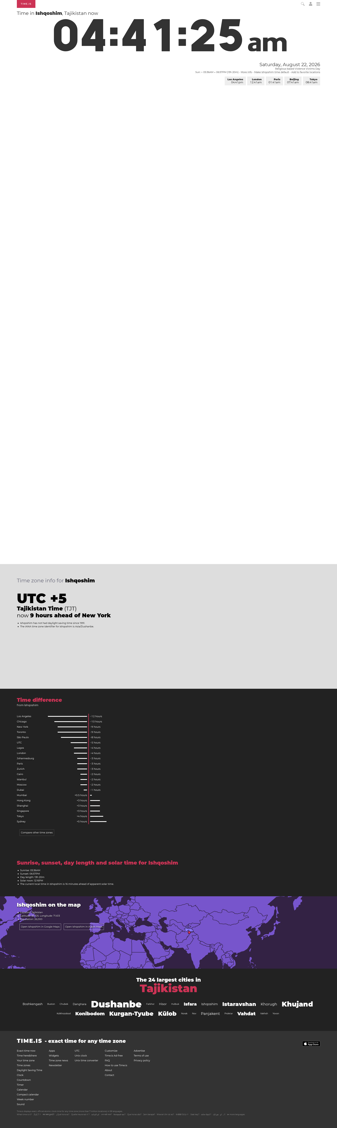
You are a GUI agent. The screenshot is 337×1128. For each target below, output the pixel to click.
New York (22, 726)
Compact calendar (28, 1094)
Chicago (22, 721)
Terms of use (141, 1055)
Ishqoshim (209, 1004)
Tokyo (311, 81)
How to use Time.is (116, 1065)
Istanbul (21, 779)
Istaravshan (239, 1004)
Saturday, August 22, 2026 (289, 64)
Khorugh (269, 1004)
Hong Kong (23, 800)
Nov (194, 1013)
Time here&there (27, 1055)
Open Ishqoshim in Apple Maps (83, 926)
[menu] (318, 4)
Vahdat (246, 1013)
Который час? (119, 1114)
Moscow (22, 784)
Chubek (64, 1004)
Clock (20, 1075)
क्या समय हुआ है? (48, 1114)
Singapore (23, 811)
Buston (51, 1004)
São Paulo (23, 737)
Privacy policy (142, 1060)
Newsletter (55, 1065)
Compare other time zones (37, 832)
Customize (111, 1050)
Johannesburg (25, 758)
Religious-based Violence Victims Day (297, 68)
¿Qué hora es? (62, 1114)
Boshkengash (33, 1004)
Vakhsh (264, 1013)
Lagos (20, 747)
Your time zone (26, 1060)
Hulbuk (175, 1004)
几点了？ (37, 1114)
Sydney (21, 821)
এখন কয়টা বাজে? (106, 1114)
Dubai (20, 790)
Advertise (139, 1050)
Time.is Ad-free (114, 1055)
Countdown (24, 1080)
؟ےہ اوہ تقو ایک (219, 1114)
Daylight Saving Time (29, 1070)
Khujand (297, 1004)
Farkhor (150, 1004)
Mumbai (22, 795)
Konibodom (90, 1013)
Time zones (23, 1065)
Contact (109, 1075)
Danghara (79, 1004)
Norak (184, 1013)
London (256, 81)
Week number (25, 1099)
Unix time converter (86, 1060)
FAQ (107, 1060)
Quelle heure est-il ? (80, 1114)
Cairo (20, 774)
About (108, 1070)
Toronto (21, 732)
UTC (19, 742)
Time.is (26, 4)
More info (246, 72)
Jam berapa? (149, 1114)
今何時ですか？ (182, 1114)
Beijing (293, 81)
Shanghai (22, 805)
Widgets (54, 1055)
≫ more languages (236, 1114)
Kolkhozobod (64, 1013)
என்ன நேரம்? (206, 1114)
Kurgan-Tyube (131, 1013)
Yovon (276, 1013)
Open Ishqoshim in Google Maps (40, 926)
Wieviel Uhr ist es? (165, 1114)
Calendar (22, 1089)
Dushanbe (116, 1004)
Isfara (190, 1004)
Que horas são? (134, 1114)
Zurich (20, 769)
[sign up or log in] (310, 5)
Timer (20, 1084)
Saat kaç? (194, 1114)
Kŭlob (167, 1013)
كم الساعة (95, 1114)
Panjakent (210, 1013)
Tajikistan (168, 988)
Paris (274, 81)
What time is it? (24, 1114)
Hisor (163, 1004)
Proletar (228, 1013)
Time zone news (58, 1060)
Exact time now (26, 1050)
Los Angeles (235, 81)
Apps (52, 1050)
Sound (20, 1104)
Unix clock (81, 1055)
